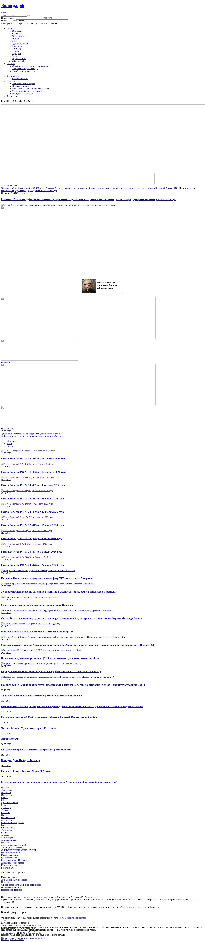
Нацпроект (6, 190)
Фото (9, 443)
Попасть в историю (10, 853)
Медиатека (12, 441)
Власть (15, 38)
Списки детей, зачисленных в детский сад (21, 885)
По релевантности (26, 23)
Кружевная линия (9, 855)
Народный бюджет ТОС (166, 188)
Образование (18, 36)
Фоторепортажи (20, 78)
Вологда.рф (12, 5)
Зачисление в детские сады (25, 68)
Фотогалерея (13, 76)
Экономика (17, 31)
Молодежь (17, 46)
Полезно (11, 63)
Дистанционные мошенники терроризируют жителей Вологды (31, 434)
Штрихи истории (20, 86)
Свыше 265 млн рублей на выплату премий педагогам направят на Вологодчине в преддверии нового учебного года (88, 199)
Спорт (15, 56)
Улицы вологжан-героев (23, 83)
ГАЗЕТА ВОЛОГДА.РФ (12, 822)
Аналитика (6, 820)
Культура (16, 53)
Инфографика (7, 428)
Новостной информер (11, 890)
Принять (5, 939)
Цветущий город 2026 (22, 93)
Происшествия (19, 58)
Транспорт (17, 48)
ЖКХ (14, 41)
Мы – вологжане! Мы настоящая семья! (31, 88)
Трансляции (12, 96)
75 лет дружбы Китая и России (27, 91)
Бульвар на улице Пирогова (14, 860)
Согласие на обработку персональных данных (23, 938)
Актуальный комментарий (13, 845)
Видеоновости (8, 827)
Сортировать (7, 23)
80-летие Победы (9, 188)
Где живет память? (10, 858)
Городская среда (19, 190)
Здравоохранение (20, 43)
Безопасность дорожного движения (105, 188)
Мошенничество (187, 188)
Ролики (4, 832)
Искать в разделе (9, 21)
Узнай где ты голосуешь (23, 71)
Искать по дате (8, 18)
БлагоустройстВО (26, 188)
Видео (10, 446)
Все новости (7, 362)
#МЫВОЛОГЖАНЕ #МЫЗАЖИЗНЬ (18, 850)
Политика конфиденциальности (16, 935)
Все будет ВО (7, 868)
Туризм (15, 51)
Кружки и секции (9, 877)
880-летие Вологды (45, 188)
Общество (17, 33)
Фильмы (5, 835)
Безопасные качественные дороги (139, 188)
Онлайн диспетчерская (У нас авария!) (30, 66)
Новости (11, 28)
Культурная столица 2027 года (42, 190)
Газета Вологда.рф (15, 61)
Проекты (11, 81)
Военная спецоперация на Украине (71, 188)
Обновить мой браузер (75, 918)
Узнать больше (17, 939)
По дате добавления (47, 23)
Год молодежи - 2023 (11, 887)
